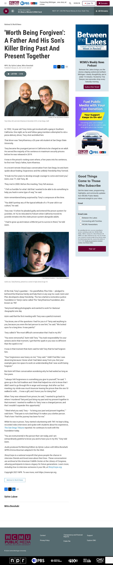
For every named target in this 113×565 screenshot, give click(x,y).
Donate (104, 3)
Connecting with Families (92, 221)
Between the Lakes (89, 217)
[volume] (13, 11)
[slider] (16, 11)
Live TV (90, 3)
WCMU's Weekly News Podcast (92, 64)
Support (90, 535)
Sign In (77, 3)
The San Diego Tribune (14, 428)
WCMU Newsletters (90, 224)
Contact (43, 535)
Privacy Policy (45, 540)
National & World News (12, 24)
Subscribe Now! (92, 87)
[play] (6, 11)
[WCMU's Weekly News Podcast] (92, 40)
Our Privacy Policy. (88, 242)
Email (80, 203)
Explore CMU (91, 540)
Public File (67, 541)
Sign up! (92, 248)
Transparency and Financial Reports (73, 536)
